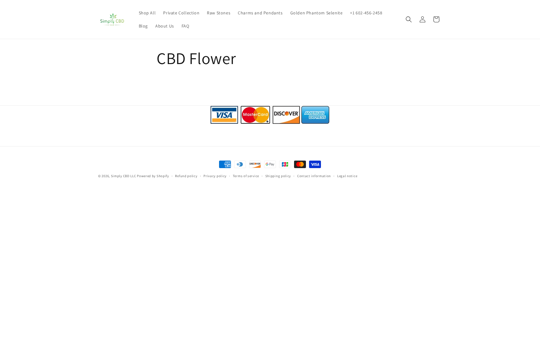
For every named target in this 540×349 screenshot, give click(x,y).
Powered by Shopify (153, 176)
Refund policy (186, 176)
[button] (409, 19)
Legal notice (347, 176)
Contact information (314, 176)
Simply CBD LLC (123, 176)
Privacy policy (215, 176)
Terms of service (246, 176)
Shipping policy (278, 176)
